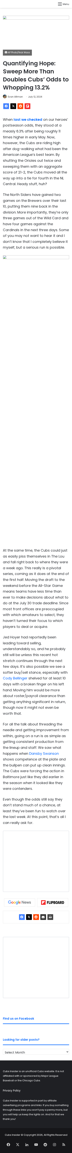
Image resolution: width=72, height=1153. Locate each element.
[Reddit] (20, 106)
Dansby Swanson (44, 753)
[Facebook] (6, 106)
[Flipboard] (27, 106)
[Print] (50, 917)
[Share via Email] (43, 917)
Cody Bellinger (15, 678)
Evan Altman (15, 96)
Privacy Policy (12, 1090)
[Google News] (19, 902)
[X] (13, 106)
